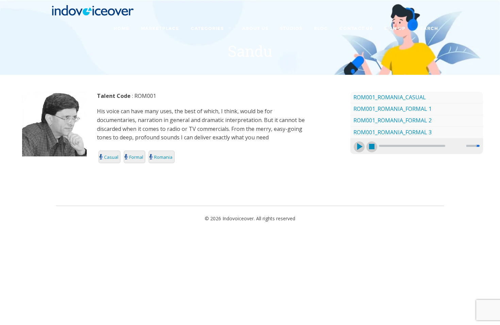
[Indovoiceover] (95, 9)
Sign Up (394, 28)
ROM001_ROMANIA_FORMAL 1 (392, 109)
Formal (136, 157)
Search (427, 28)
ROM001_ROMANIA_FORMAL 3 (392, 132)
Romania (163, 157)
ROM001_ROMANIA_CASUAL (389, 97)
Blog (321, 28)
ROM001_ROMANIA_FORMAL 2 (392, 120)
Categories (207, 28)
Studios (291, 28)
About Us (255, 28)
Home (121, 28)
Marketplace (160, 28)
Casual (111, 157)
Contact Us (356, 28)
